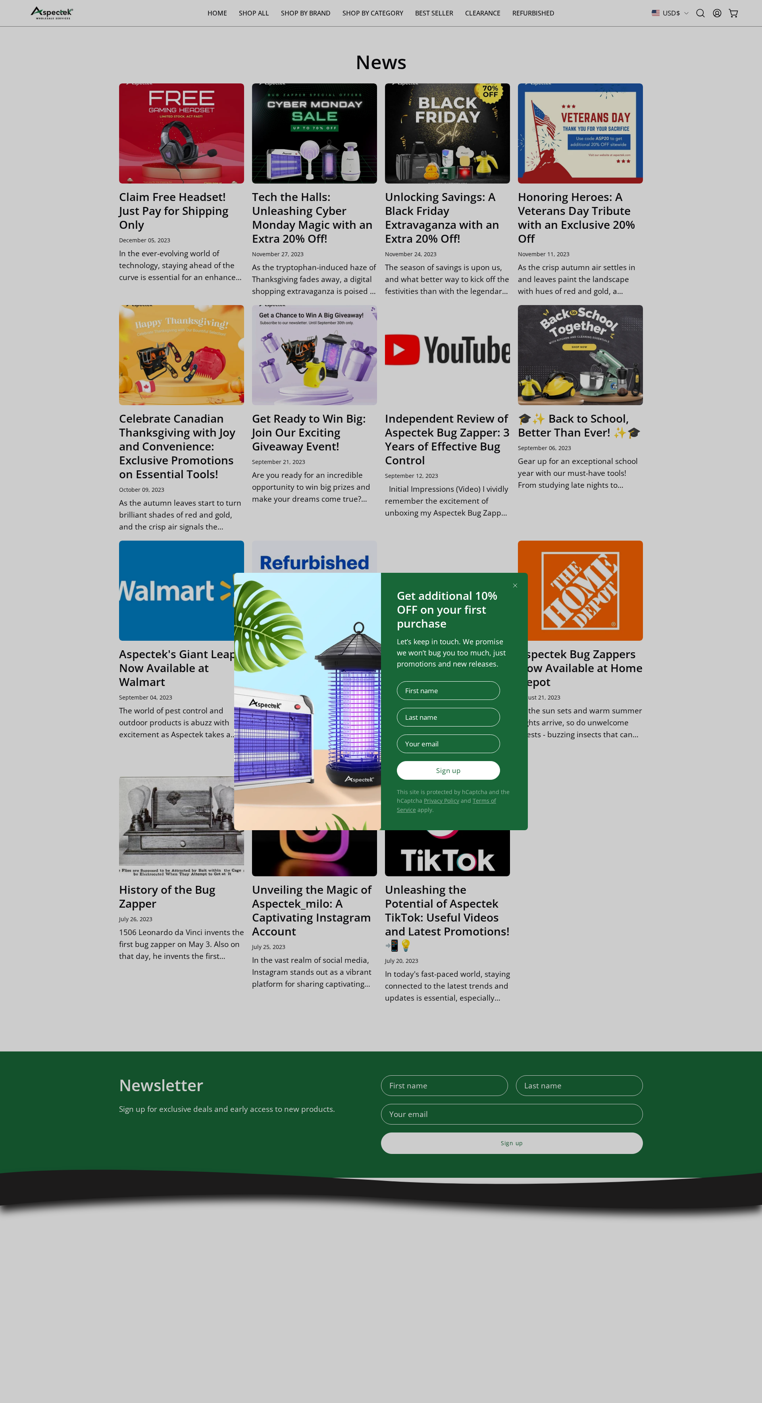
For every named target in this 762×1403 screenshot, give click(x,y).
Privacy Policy (441, 800)
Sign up (448, 770)
